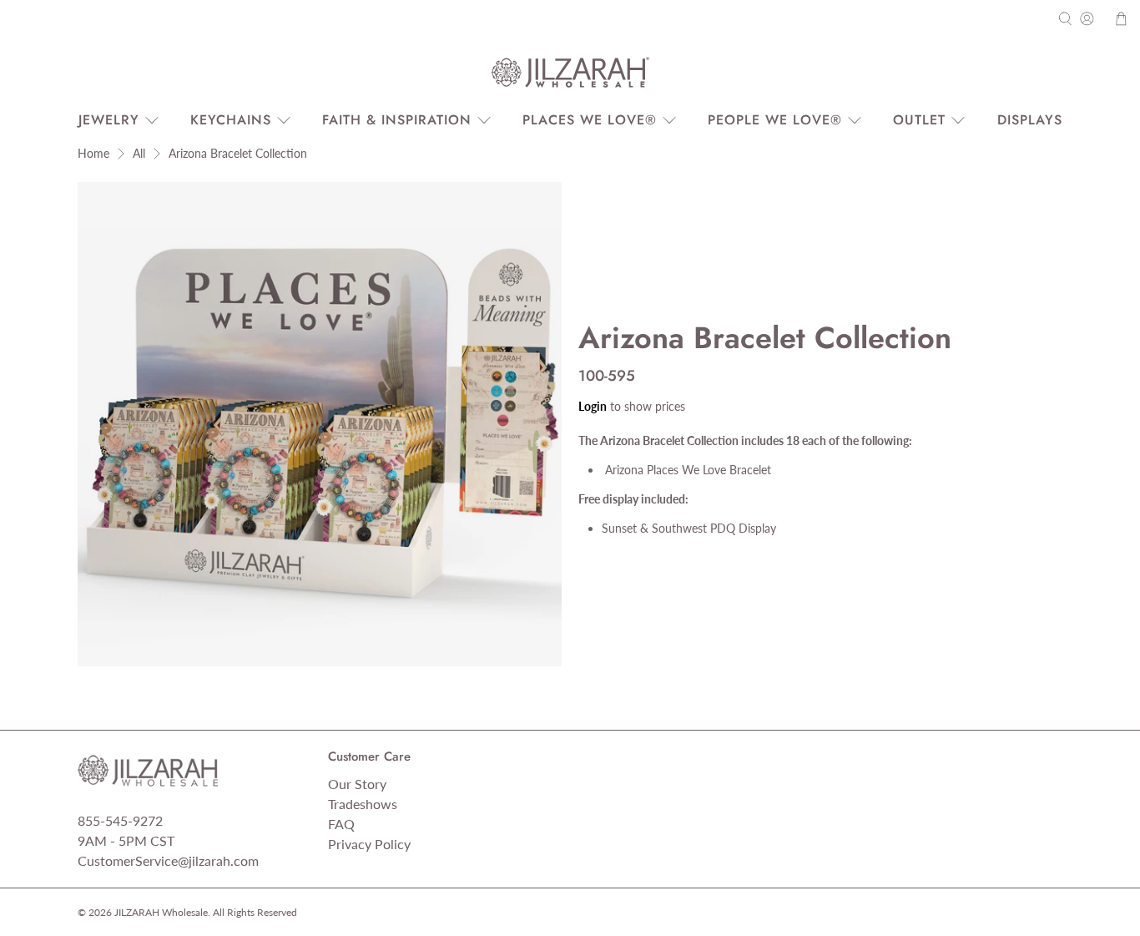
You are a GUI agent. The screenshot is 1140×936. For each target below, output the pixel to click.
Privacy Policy (369, 844)
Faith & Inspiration (397, 119)
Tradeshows (362, 804)
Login (592, 406)
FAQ (341, 824)
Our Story (357, 784)
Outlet (919, 119)
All (139, 153)
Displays (1029, 119)
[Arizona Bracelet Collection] (320, 424)
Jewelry (108, 119)
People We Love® (775, 119)
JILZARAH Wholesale (161, 912)
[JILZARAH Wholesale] (570, 73)
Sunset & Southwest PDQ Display (689, 528)
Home (93, 153)
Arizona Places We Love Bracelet (686, 470)
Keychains (230, 119)
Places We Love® (589, 119)
